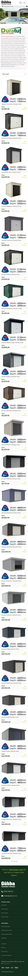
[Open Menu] (24, 3)
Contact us (3, 943)
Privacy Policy (4, 951)
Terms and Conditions (6, 955)
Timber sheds (4, 909)
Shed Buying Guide (5, 926)
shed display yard (15, 870)
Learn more (6, 963)
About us (3, 947)
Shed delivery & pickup (6, 930)
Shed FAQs (3, 938)
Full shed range (4, 916)
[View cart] (26, 6)
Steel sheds (3, 905)
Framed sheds (4, 913)
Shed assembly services (6, 934)
